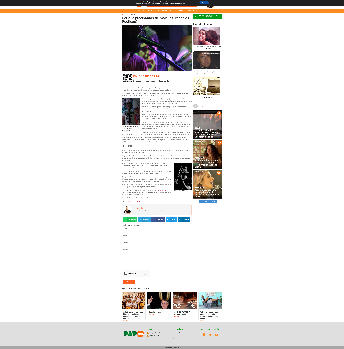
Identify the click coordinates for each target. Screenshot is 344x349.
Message (126, 249)
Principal (141, 11)
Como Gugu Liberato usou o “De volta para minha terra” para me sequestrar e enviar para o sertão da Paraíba (207, 73)
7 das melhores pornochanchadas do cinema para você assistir (208, 47)
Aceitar (204, 3)
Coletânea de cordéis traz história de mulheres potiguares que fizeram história (133, 315)
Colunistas (191, 11)
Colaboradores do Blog (165, 11)
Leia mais (125, 320)
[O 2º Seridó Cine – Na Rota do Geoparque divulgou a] (207, 124)
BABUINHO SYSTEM (133, 201)
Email (125, 235)
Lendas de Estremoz (208, 97)
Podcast (203, 11)
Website (125, 242)
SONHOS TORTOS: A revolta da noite (182, 313)
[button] (130, 219)
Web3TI (177, 347)
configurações (184, 3)
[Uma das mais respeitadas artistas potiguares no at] (207, 184)
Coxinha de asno (155, 312)
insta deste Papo (162, 190)
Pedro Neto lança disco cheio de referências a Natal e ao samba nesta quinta (209, 315)
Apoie (150, 11)
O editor (180, 11)
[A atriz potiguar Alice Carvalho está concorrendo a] (207, 154)
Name (125, 228)
